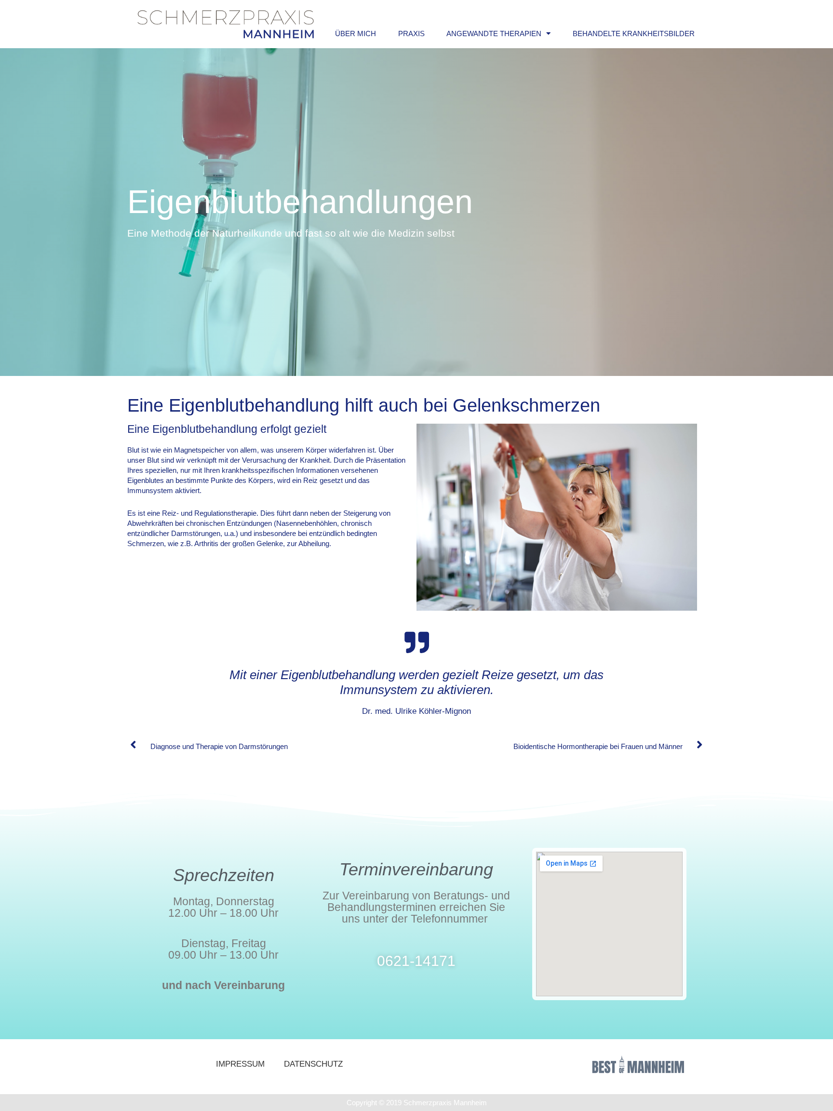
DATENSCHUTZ (313, 1063)
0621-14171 (416, 961)
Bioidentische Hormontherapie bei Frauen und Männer (598, 746)
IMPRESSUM (240, 1063)
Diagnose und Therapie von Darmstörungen (219, 746)
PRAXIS (411, 33)
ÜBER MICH (355, 33)
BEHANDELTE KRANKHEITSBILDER (634, 33)
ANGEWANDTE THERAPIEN (493, 33)
